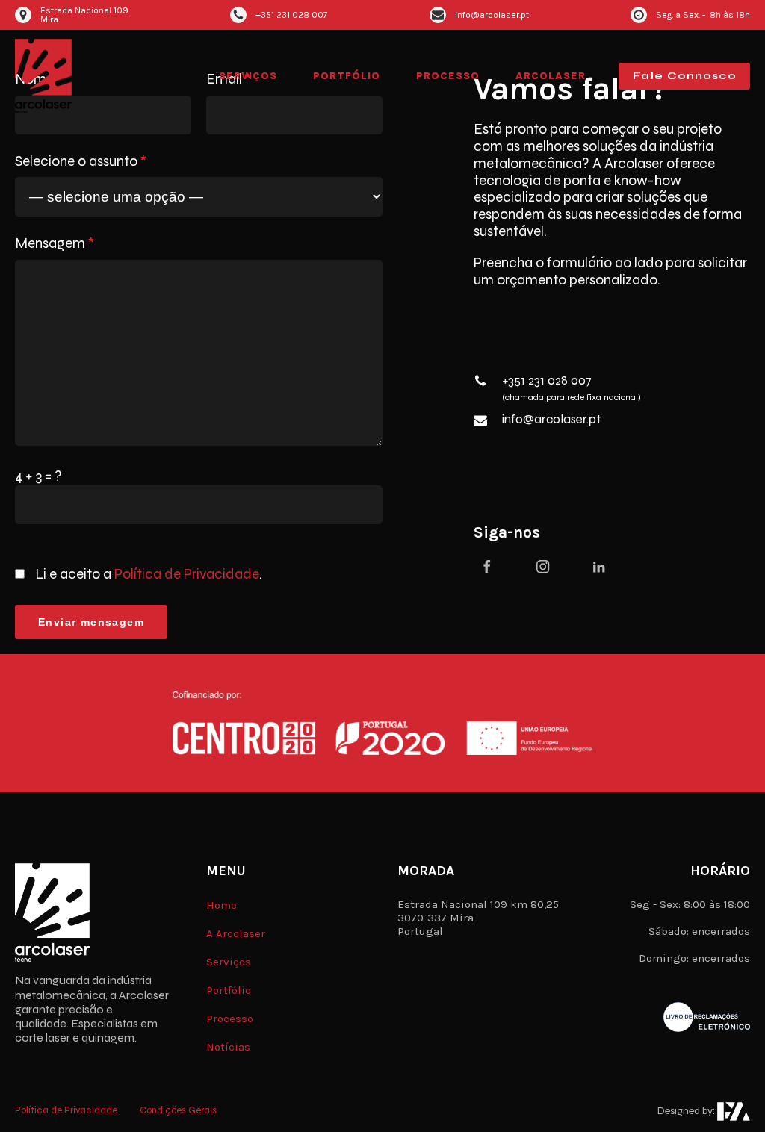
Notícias (228, 1047)
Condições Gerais (178, 1110)
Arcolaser (550, 75)
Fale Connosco (684, 75)
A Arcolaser (235, 933)
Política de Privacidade (186, 573)
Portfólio (346, 75)
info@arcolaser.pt (551, 419)
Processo (448, 75)
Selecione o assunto (80, 161)
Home (221, 905)
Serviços (248, 75)
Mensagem (54, 243)
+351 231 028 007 (547, 380)
